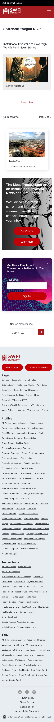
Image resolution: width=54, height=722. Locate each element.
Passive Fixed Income (28, 602)
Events (29, 395)
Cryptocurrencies (34, 645)
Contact (21, 410)
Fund (16, 483)
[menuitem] (6, 381)
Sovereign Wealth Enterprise (14, 405)
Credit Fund (19, 582)
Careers (40, 405)
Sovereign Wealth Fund (37, 534)
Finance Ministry (9, 478)
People (5, 523)
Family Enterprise (9, 473)
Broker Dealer (8, 443)
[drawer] (49, 11)
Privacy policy (27, 698)
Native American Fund (11, 518)
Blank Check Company (12, 438)
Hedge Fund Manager (34, 493)
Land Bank (20, 508)
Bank (41, 433)
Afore (40, 423)
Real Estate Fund (9, 612)
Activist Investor (20, 423)
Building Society (23, 443)
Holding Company (10, 498)
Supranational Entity (27, 544)
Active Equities (24, 566)
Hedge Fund (7, 592)
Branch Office (30, 438)
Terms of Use (33, 410)
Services (5, 380)
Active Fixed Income (11, 572)
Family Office (25, 473)
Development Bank (32, 463)
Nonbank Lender (31, 518)
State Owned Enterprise (35, 539)
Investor (44, 503)
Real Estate (43, 607)
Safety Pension (17, 534)
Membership (30, 380)
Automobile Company (27, 433)
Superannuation (9, 544)
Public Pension (42, 523)
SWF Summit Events (12, 3)
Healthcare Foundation (12, 493)
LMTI (31, 405)
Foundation (7, 483)
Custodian (6, 650)
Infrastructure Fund (38, 592)
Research (6, 400)
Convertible (7, 582)
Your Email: (13, 280)
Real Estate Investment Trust (36, 528)
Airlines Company (35, 428)
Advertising (42, 385)
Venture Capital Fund (26, 627)
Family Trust (39, 473)
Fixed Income (30, 587)
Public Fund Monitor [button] (39, 367)
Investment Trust (31, 503)
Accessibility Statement (27, 711)
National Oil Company (28, 513)
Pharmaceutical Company (21, 523)
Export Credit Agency (23, 468)
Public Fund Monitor (26, 385)
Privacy (45, 410)
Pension (44, 518)
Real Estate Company (11, 528)
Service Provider (27, 612)
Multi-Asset (32, 597)
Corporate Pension (10, 458)
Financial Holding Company (31, 478)
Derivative (6, 587)
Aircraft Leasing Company (13, 428)
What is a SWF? (19, 400)
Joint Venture (7, 508)
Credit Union (26, 458)
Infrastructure (21, 592)
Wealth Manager (9, 554)
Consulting (6, 390)
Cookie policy (27, 707)
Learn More (30, 242)
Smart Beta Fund (9, 617)
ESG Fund (17, 587)
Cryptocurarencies (35, 582)
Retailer (5, 534)
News (36, 395)
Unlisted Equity (8, 627)
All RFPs (5, 640)
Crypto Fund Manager (11, 463)
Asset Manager (8, 433)
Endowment (7, 468)
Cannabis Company (10, 453)
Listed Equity (18, 597)
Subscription (17, 380)
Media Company (9, 513)
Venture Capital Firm (29, 549)
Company (39, 453)
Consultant (38, 577)
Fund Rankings (31, 390)
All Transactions (9, 566)
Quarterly (17, 390)
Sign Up (26, 296)
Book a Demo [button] (12, 367)
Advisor (33, 423)
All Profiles (6, 423)
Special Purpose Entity (12, 539)
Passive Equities (9, 602)
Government (26, 483)
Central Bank (27, 453)
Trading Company (10, 549)
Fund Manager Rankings (13, 395)
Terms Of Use (27, 702)
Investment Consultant (12, 503)
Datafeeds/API (8, 385)
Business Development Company (16, 448)
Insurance (24, 498)
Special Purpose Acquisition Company (19, 622)
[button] (41, 332)
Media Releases (9, 410)
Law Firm (32, 508)
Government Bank (10, 488)
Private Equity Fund (10, 607)
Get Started (30, 232)
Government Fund (28, 488)
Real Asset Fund (28, 607)
